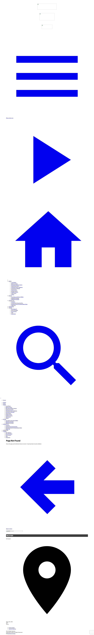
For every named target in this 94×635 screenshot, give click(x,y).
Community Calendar (15, 288)
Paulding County (14, 292)
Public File (13, 305)
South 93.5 (13, 313)
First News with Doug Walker (17, 297)
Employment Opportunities (17, 303)
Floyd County (14, 289)
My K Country (14, 311)
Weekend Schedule (15, 299)
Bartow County (14, 283)
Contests (13, 301)
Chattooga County (15, 286)
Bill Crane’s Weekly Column (16, 284)
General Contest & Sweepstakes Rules (19, 304)
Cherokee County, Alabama (17, 287)
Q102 (12, 312)
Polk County (13, 293)
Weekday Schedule (15, 298)
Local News (13, 282)
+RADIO (10, 307)
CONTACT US (11, 300)
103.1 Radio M (14, 309)
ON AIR (10, 295)
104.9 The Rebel (14, 310)
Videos (12, 294)
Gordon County (14, 290)
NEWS (10, 281)
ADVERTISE (11, 306)
